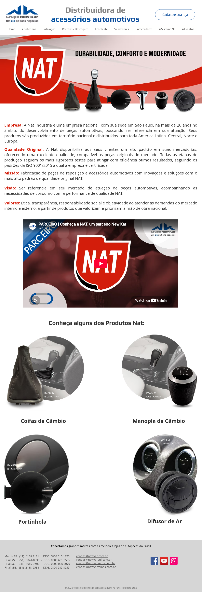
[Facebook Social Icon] (154, 561)
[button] (28, 29)
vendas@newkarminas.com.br (96, 567)
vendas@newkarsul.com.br (94, 559)
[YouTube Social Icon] (164, 561)
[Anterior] (22, 69)
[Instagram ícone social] (174, 561)
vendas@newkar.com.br (92, 556)
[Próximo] (179, 69)
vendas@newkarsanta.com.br (95, 563)
